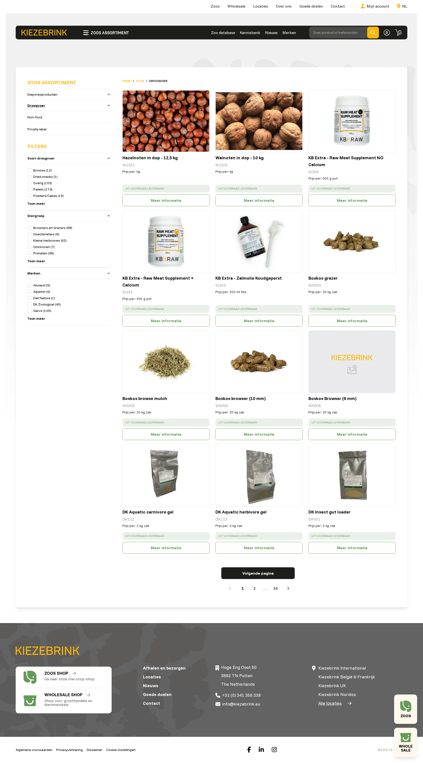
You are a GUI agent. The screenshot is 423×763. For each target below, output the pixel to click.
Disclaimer (94, 750)
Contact (338, 6)
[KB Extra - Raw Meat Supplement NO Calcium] (352, 121)
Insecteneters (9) (46, 234)
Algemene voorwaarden (34, 750)
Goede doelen (311, 6)
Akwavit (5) (41, 285)
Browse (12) (42, 170)
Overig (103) (42, 183)
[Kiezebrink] (44, 32)
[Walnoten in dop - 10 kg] (259, 121)
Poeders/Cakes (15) (48, 196)
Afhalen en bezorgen (164, 668)
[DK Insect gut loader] (352, 475)
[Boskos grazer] (352, 241)
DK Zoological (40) (47, 304)
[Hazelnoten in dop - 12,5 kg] (166, 121)
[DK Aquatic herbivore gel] (259, 475)
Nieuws (271, 32)
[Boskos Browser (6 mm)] (352, 361)
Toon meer (36, 203)
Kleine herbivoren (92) (50, 240)
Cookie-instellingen (121, 750)
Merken (289, 32)
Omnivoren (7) (44, 247)
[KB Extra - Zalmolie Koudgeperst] (259, 241)
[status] (166, 189)
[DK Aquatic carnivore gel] (166, 475)
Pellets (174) (42, 189)
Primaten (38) (43, 253)
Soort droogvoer (41, 158)
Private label (37, 129)
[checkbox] (29, 170)
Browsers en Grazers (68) (52, 228)
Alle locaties (330, 703)
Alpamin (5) (41, 291)
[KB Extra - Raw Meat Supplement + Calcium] (166, 241)
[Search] (373, 32)
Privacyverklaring (69, 750)
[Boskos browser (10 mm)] (259, 361)
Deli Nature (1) (44, 298)
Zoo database (223, 32)
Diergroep (35, 216)
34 (275, 588)
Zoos (215, 6)
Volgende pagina (258, 573)
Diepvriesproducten (42, 94)
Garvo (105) (42, 310)
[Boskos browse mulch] (166, 361)
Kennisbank (250, 32)
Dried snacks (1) (45, 176)
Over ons (284, 6)
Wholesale (236, 6)
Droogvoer (36, 105)
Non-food (34, 117)
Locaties (260, 6)
